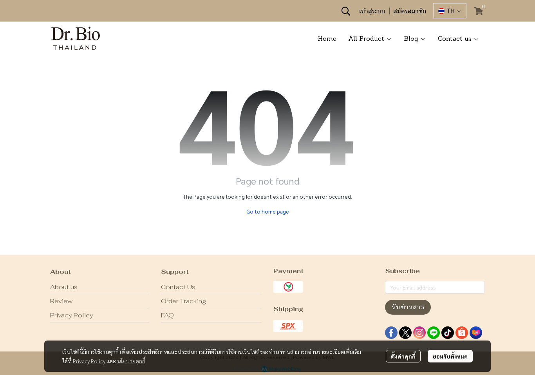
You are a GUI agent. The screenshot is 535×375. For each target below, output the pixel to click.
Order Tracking (183, 301)
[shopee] (461, 332)
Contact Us (178, 287)
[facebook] (391, 332)
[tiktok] (447, 332)
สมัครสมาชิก (410, 11)
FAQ (167, 315)
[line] (433, 332)
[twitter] (405, 332)
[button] (345, 11)
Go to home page (267, 211)
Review (61, 301)
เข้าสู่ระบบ (372, 11)
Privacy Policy (89, 360)
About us (64, 287)
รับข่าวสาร (408, 307)
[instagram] (419, 332)
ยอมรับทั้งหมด (450, 356)
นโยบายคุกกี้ (131, 360)
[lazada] (476, 332)
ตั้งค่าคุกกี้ (403, 356)
